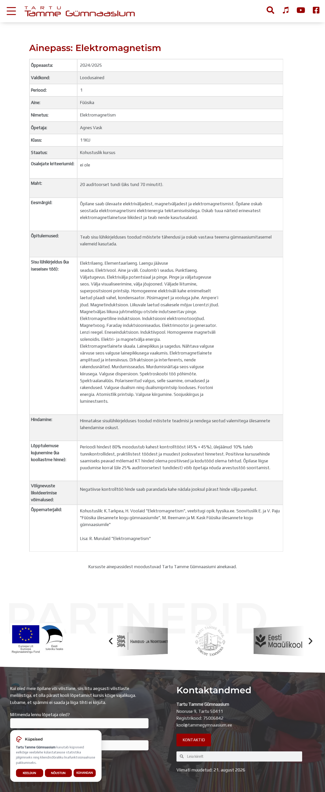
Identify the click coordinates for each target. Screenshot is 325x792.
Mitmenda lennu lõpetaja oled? (40, 714)
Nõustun (58, 773)
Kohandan (84, 772)
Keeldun (29, 773)
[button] (110, 641)
